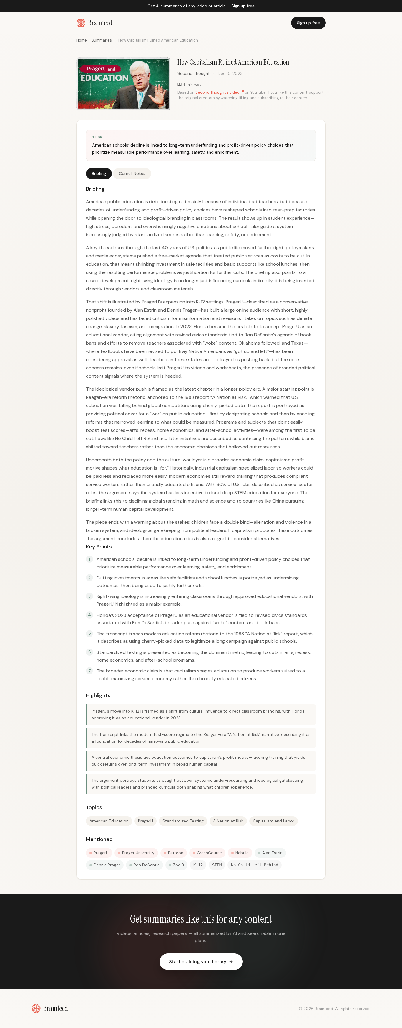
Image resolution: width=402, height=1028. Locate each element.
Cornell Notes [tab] (132, 173)
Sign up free (243, 6)
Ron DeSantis (147, 864)
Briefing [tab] (99, 173)
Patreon (175, 852)
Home (81, 40)
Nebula (242, 852)
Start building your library (197, 961)
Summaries (102, 40)
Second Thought (193, 73)
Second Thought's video (217, 92)
